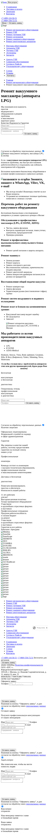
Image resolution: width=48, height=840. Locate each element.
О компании (11, 7)
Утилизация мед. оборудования (20, 66)
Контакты (10, 14)
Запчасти (10, 55)
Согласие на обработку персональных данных (21, 151)
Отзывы (9, 73)
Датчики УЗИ (12, 50)
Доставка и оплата (14, 9)
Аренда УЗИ (11, 59)
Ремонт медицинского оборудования (22, 30)
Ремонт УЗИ (11, 32)
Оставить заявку (15, 23)
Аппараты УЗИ (13, 48)
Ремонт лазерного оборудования (20, 39)
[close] (46, 628)
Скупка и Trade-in (14, 64)
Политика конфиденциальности (29, 665)
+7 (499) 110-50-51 (9, 18)
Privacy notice (41, 627)
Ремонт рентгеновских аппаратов (21, 41)
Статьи (9, 71)
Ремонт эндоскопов (14, 37)
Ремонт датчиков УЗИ (15, 34)
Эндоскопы (11, 53)
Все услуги (12, 2)
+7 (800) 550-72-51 (9, 20)
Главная (9, 80)
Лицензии (10, 11)
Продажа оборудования (16, 46)
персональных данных (36, 706)
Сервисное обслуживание (17, 62)
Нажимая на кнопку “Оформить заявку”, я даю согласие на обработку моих (23, 705)
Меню (4, 23)
